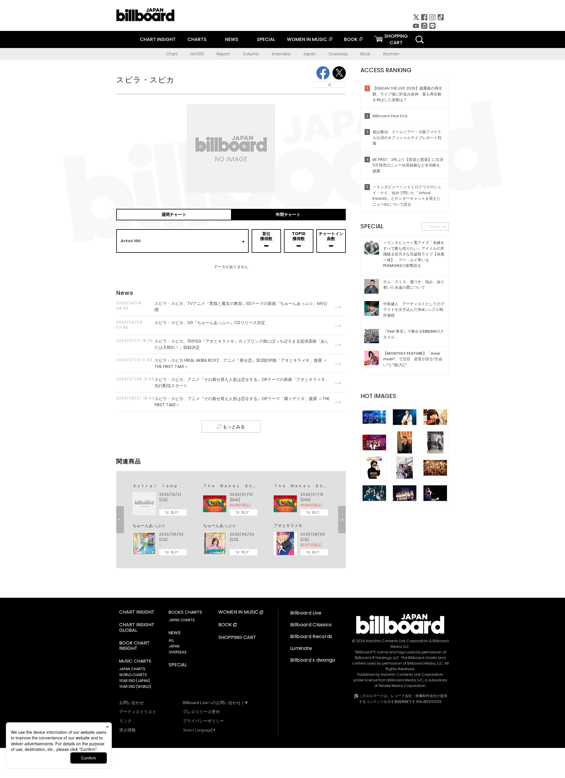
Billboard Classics (311, 624)
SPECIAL (266, 39)
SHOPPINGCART (396, 39)
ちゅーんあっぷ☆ (148, 525)
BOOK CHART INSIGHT (134, 646)
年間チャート (288, 214)
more (435, 226)
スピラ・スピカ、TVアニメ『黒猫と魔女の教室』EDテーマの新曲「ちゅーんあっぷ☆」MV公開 (222, 306)
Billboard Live (305, 612)
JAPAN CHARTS (132, 668)
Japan (309, 54)
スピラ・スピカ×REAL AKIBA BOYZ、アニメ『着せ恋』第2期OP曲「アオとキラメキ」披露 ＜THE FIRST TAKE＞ (221, 363)
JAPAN (174, 646)
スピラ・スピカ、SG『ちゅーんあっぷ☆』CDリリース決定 (190, 325)
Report (223, 54)
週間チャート (174, 214)
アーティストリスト (137, 711)
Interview (281, 54)
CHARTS (197, 39)
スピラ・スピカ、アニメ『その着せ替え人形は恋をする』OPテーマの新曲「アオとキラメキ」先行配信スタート (222, 382)
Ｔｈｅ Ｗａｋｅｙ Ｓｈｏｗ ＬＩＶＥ (242, 486)
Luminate (301, 648)
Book (365, 54)
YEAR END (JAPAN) (134, 680)
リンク (125, 720)
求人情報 (127, 730)
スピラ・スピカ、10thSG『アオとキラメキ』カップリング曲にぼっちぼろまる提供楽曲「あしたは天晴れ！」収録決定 (222, 344)
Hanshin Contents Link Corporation (397, 640)
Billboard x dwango (312, 660)
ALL (171, 640)
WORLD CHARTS (133, 674)
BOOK (351, 39)
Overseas (338, 54)
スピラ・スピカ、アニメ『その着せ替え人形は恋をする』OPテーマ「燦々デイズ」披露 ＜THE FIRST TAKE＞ (223, 402)
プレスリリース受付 (201, 711)
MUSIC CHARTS (135, 661)
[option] (231, 519)
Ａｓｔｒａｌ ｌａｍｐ (155, 486)
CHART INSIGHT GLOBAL (136, 627)
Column (251, 54)
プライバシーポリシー (203, 720)
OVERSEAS (178, 652)
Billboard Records (311, 636)
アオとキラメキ (288, 525)
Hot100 (197, 54)
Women (391, 54)
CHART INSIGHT (158, 39)
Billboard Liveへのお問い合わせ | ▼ (215, 702)
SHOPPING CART (237, 637)
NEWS (231, 39)
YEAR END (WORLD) (135, 686)
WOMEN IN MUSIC (307, 39)
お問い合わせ (131, 702)
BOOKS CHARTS (185, 612)
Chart (172, 54)
